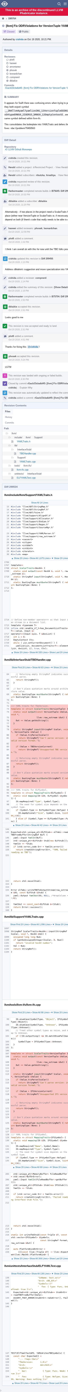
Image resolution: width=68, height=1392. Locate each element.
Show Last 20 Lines (58, 1383)
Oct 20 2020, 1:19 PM (18, 291)
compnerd (15, 77)
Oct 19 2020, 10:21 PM (19, 161)
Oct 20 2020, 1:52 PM (18, 300)
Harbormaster (15, 191)
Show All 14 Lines (39, 503)
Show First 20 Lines (21, 667)
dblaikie (13, 80)
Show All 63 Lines (40, 667)
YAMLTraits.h (23, 441)
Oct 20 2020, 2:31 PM (19, 310)
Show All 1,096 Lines (41, 924)
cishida (20, 39)
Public (25, 31)
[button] (65, 4)
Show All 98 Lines (40, 1012)
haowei (13, 63)
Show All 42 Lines (39, 825)
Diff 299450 (47, 258)
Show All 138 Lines (41, 1273)
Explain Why (26, 387)
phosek (13, 70)
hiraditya (50, 175)
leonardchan (16, 73)
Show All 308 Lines (39, 1258)
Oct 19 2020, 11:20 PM (19, 205)
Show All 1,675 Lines (40, 558)
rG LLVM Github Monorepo (18, 149)
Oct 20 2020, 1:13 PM (19, 262)
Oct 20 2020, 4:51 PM (19, 339)
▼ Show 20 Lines (59, 667)
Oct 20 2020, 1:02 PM (19, 242)
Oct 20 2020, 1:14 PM (18, 281)
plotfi (12, 59)
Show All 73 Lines (38, 1383)
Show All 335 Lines (39, 652)
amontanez (15, 66)
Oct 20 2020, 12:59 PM (19, 232)
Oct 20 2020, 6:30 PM (18, 379)
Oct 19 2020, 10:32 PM (19, 194)
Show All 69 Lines (39, 1167)
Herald (11, 167)
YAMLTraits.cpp (28, 461)
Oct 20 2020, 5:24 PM (19, 360)
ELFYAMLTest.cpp (26, 477)
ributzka (40, 175)
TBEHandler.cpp (28, 453)
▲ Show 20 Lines (19, 558)
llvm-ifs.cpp (22, 469)
